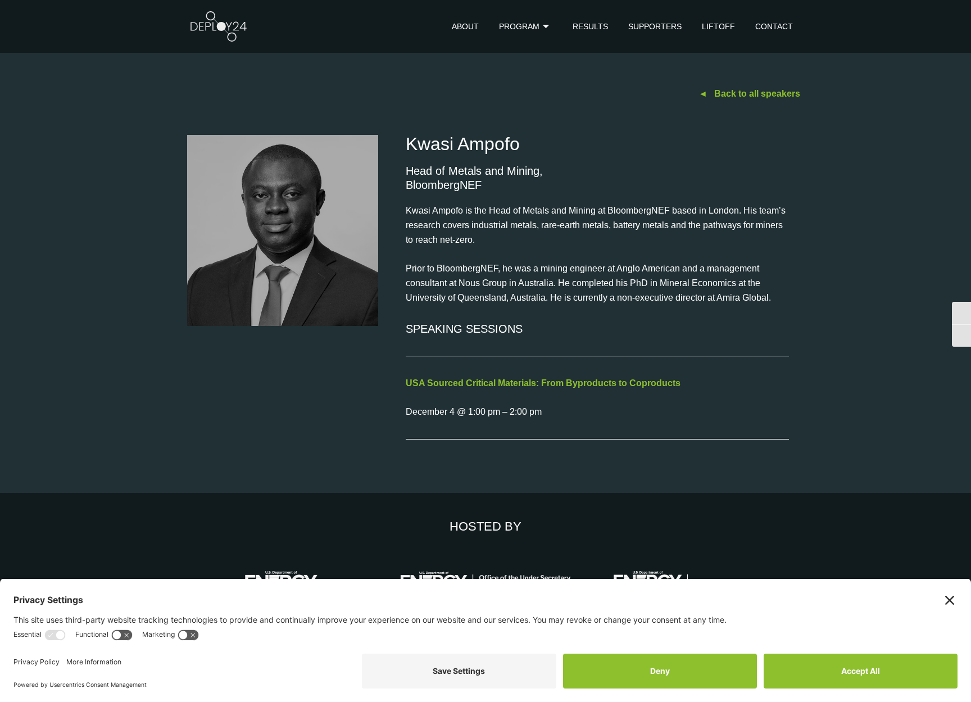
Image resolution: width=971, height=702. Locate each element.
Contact (774, 26)
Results (590, 26)
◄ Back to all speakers (749, 93)
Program (519, 26)
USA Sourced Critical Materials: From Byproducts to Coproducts (543, 383)
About (465, 26)
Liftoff (718, 26)
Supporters (655, 26)
